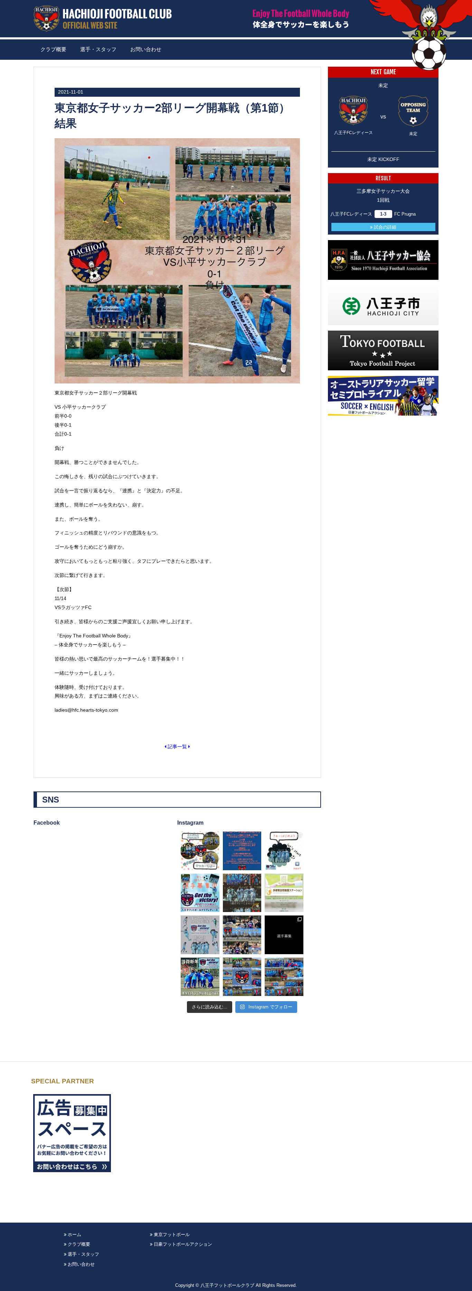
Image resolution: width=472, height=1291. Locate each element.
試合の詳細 (384, 227)
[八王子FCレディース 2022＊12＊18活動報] (284, 977)
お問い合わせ (145, 49)
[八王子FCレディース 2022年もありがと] (242, 977)
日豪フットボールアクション (182, 1244)
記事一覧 (177, 746)
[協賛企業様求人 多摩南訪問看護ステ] (284, 893)
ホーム (73, 1234)
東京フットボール (171, 1234)
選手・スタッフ (98, 49)
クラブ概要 (53, 49)
